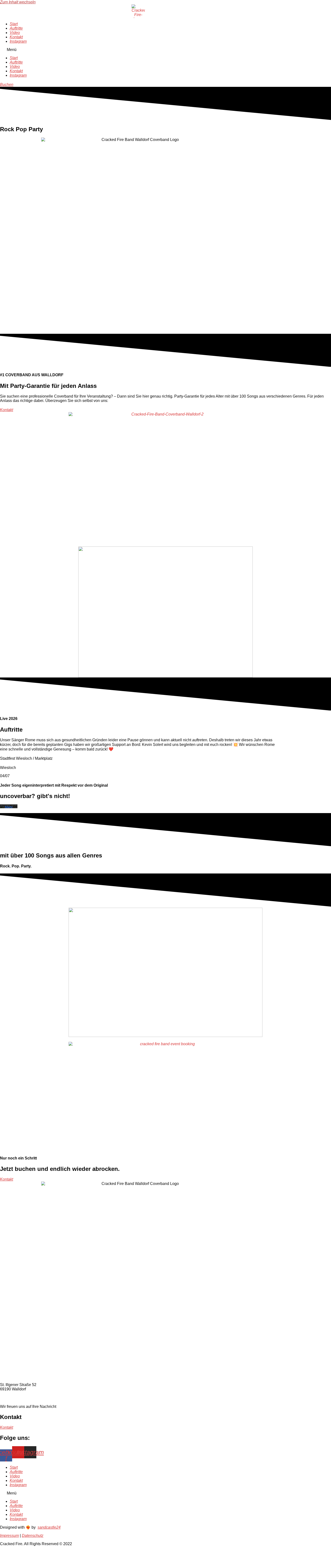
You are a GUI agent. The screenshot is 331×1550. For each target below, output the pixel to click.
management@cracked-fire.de (29, 1397)
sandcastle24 (49, 1527)
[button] (138, 50)
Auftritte (16, 28)
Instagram (18, 41)
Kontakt (16, 37)
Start (14, 24)
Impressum (9, 1536)
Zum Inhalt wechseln (18, 2)
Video (15, 33)
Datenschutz (32, 1536)
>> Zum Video (122, 401)
